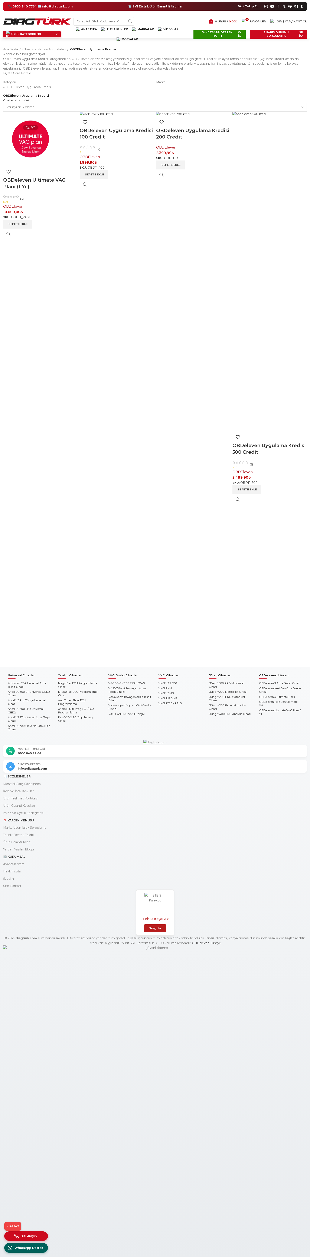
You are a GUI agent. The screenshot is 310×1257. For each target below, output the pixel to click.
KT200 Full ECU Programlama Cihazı (78, 693)
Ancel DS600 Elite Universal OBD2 (25, 710)
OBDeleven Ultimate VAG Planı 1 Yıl (280, 712)
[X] (284, 6)
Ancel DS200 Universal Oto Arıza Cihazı (29, 727)
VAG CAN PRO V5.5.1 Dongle (126, 714)
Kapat (12, 1226)
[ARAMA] (130, 21)
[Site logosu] (37, 21)
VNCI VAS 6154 (168, 683)
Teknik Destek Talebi (18, 835)
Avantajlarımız (13, 864)
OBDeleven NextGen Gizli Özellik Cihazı (280, 690)
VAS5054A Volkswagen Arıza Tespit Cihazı (127, 690)
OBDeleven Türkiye (206, 943)
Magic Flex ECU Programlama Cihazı (77, 685)
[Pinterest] (290, 6)
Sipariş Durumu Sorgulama (276, 34)
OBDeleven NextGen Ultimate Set (278, 703)
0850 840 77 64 (29, 753)
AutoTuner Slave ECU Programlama (72, 702)
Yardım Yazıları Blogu (18, 849)
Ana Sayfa (10, 49)
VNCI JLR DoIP (168, 698)
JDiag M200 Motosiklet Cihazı (228, 691)
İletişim (8, 879)
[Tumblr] (302, 6)
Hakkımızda (12, 871)
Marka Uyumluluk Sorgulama (24, 828)
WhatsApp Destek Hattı (217, 34)
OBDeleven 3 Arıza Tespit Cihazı (279, 683)
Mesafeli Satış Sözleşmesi (22, 784)
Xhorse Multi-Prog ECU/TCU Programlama (76, 710)
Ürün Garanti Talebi (17, 842)
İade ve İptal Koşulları (18, 791)
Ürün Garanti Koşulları (19, 806)
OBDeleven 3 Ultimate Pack (277, 696)
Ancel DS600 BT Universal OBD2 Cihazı (29, 693)
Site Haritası (12, 886)
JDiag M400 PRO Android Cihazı (230, 714)
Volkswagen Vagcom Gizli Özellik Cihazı (129, 707)
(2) (98, 149)
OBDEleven (13, 206)
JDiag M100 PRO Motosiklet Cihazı (227, 685)
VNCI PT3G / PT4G (170, 703)
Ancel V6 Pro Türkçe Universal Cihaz (27, 702)
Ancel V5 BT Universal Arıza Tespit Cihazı (29, 719)
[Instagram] (266, 6)
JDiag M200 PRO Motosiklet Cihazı (227, 698)
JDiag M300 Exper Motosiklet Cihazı (228, 707)
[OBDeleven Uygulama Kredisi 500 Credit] (269, 271)
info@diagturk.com (32, 768)
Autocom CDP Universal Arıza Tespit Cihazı (27, 685)
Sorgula (155, 928)
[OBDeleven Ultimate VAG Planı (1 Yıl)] (30, 139)
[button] (17, 224)
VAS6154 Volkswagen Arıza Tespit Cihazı (129, 698)
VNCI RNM (165, 688)
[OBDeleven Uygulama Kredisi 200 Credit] (173, 114)
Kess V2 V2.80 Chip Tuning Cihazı (75, 719)
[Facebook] (278, 6)
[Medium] (296, 6)
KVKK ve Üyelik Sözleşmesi (23, 813)
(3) (21, 199)
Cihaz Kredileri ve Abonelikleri (44, 49)
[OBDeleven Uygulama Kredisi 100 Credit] (96, 114)
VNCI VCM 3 (166, 693)
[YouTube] (272, 6)
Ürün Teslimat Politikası (20, 798)
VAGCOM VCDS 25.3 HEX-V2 (126, 683)
